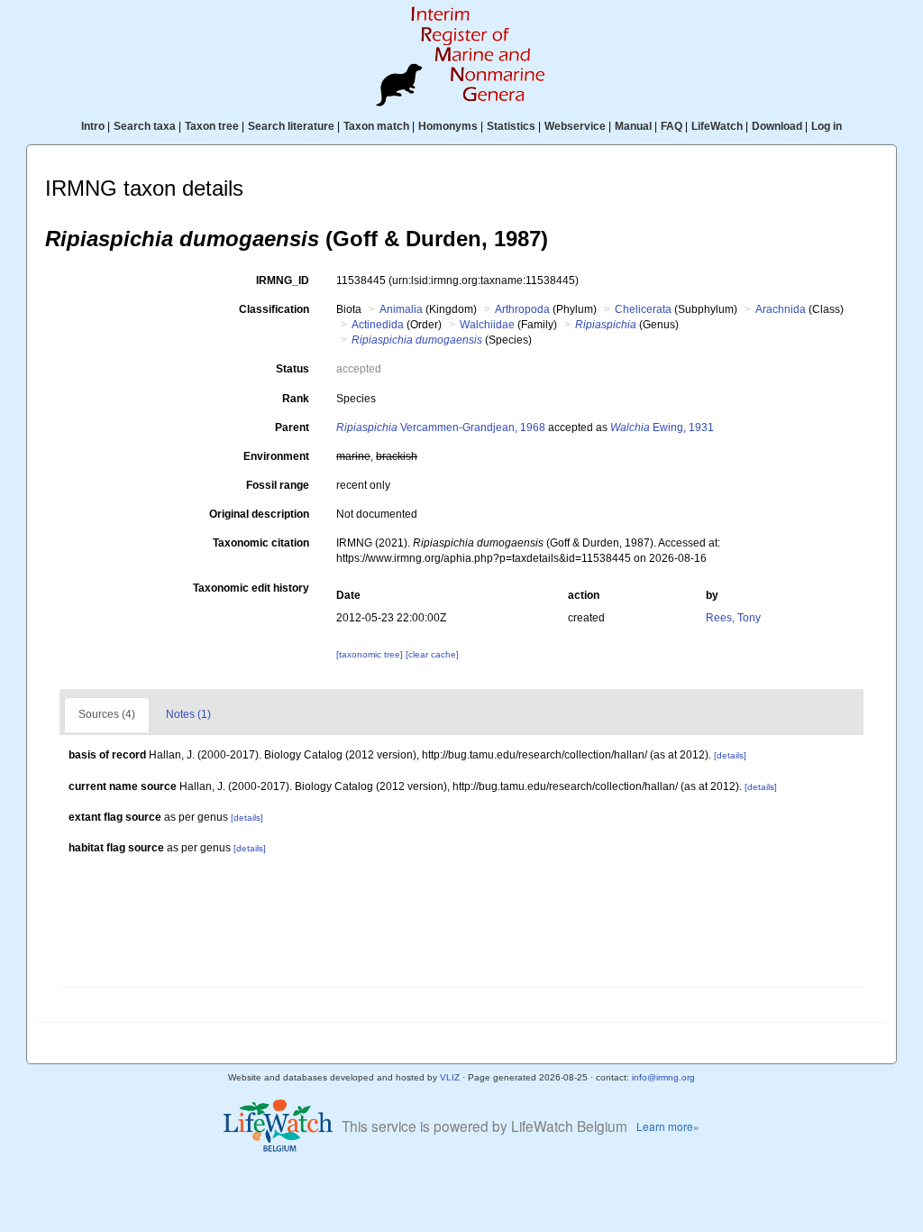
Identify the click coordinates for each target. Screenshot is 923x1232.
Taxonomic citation (261, 543)
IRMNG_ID (282, 280)
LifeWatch (717, 126)
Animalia (401, 309)
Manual (633, 126)
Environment (276, 456)
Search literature (291, 126)
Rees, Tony (733, 617)
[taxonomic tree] (371, 654)
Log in (826, 126)
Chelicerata (643, 309)
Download (777, 126)
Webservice (575, 126)
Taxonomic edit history (251, 588)
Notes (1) (188, 714)
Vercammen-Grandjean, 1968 (440, 427)
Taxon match (376, 126)
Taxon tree (212, 126)
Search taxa (145, 126)
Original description (259, 514)
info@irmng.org (663, 1077)
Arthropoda (522, 309)
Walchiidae (487, 324)
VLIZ (450, 1077)
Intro (93, 126)
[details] (730, 755)
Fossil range (277, 485)
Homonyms (448, 126)
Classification (274, 309)
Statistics (511, 126)
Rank (295, 398)
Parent (292, 427)
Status (292, 369)
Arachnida (780, 309)
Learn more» (667, 1126)
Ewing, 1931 (662, 427)
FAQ (671, 126)
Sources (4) (106, 714)
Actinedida (378, 324)
